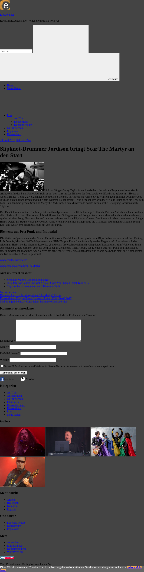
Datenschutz (14, 134)
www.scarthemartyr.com (13, 259)
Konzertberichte (23, 124)
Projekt (30, 295)
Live (9, 115)
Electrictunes (7, 14)
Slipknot (56, 295)
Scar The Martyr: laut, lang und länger (28, 279)
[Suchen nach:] (16, 50)
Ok (128, 567)
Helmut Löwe (23, 140)
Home (10, 85)
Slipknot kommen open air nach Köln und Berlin (34, 286)
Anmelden (13, 542)
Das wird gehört (16, 522)
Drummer (5, 295)
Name (4, 346)
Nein (133, 567)
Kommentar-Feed (17, 548)
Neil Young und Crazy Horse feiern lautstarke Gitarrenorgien (33, 301)
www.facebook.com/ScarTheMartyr (20, 265)
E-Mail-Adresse (10, 353)
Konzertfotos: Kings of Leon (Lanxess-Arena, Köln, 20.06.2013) (36, 298)
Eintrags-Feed (14, 545)
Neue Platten (14, 88)
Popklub (11, 509)
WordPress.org (15, 551)
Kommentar (7, 340)
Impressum (13, 131)
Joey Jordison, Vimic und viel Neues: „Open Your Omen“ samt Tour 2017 (48, 282)
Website (4, 359)
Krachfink (12, 505)
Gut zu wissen (15, 127)
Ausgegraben (14, 395)
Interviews (13, 402)
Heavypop (13, 502)
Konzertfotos (21, 121)
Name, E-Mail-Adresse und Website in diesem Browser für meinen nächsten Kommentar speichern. (59, 366)
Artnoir (11, 499)
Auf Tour (19, 118)
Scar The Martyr (43, 295)
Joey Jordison (18, 295)
